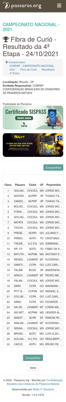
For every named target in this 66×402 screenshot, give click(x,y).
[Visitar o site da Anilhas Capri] (33, 117)
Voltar (33, 367)
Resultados (48, 69)
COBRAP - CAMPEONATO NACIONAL (32, 66)
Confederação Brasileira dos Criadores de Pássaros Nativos (35, 382)
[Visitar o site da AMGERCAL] (33, 145)
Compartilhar (53, 167)
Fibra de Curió (28, 69)
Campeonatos (16, 62)
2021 (12, 69)
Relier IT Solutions (43, 389)
